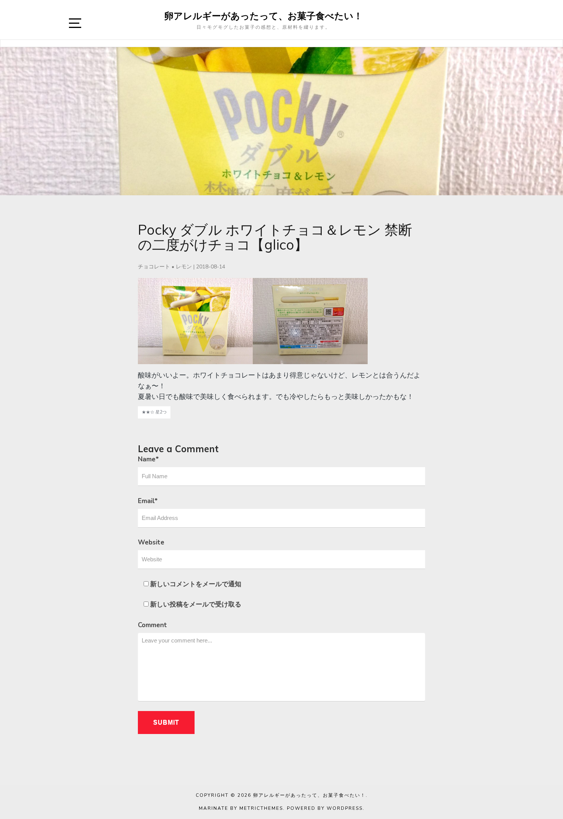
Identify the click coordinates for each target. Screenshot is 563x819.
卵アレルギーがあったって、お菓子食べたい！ (263, 15)
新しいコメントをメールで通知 (195, 584)
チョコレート (154, 266)
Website (151, 542)
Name (148, 459)
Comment (152, 625)
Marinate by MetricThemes (241, 808)
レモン (184, 266)
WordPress (345, 808)
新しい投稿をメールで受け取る (195, 604)
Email (148, 501)
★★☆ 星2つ (154, 412)
